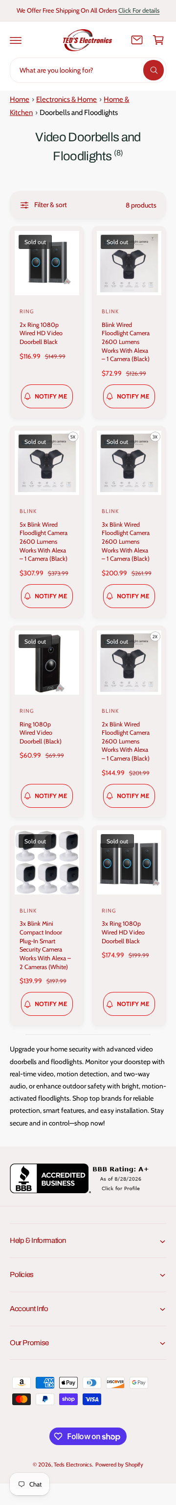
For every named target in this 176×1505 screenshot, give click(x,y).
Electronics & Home (66, 99)
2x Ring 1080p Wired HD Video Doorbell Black (41, 333)
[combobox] (88, 70)
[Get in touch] (137, 40)
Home (19, 99)
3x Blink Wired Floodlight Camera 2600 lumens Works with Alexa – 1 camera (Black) (126, 542)
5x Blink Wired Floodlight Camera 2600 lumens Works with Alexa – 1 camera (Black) (43, 542)
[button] (15, 40)
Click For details (138, 10)
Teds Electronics (72, 1464)
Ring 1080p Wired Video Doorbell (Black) (41, 733)
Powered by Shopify (119, 1464)
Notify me (51, 396)
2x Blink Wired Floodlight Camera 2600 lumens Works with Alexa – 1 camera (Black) (126, 741)
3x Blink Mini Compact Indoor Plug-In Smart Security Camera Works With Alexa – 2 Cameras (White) (45, 945)
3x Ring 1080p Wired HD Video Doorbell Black (123, 932)
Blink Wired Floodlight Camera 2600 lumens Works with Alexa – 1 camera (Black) (126, 342)
